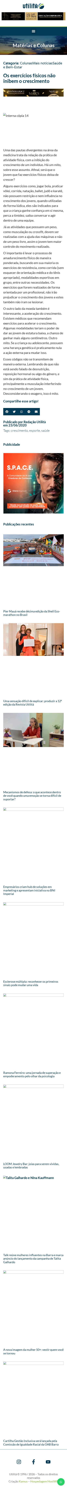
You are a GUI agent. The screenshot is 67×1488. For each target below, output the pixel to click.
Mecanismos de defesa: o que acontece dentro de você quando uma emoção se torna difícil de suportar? (32, 795)
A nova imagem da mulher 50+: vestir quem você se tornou (33, 1351)
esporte (34, 430)
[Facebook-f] (33, 1462)
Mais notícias (42, 63)
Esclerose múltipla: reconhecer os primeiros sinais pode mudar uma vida (30, 983)
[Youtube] (48, 1462)
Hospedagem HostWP (44, 1481)
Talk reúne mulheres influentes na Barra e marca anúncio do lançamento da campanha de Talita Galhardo (33, 1258)
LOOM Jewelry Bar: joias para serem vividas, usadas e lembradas (31, 1165)
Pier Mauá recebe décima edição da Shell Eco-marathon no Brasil (31, 613)
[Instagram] (19, 1462)
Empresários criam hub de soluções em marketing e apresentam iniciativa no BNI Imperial (29, 890)
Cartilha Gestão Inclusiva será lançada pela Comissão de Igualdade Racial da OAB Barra (31, 1442)
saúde (45, 430)
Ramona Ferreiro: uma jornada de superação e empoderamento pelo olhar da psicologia (32, 1074)
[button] (33, 31)
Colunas (26, 63)
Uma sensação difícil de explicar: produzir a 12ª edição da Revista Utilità (32, 702)
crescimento (19, 430)
